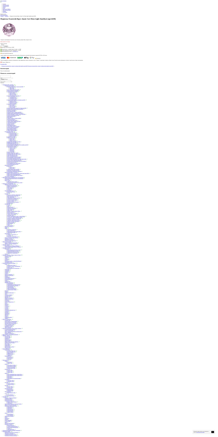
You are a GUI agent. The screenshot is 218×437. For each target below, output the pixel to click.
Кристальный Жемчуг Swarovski (11, 172)
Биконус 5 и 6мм (13, 140)
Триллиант (7, 379)
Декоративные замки (11, 232)
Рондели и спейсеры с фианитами (13, 194)
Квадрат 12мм (10, 387)
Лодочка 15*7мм (10, 384)
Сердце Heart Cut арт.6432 (12, 91)
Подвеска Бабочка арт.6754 (12, 127)
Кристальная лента (8, 399)
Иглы (6, 417)
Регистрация (2, 15)
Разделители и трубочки (12, 198)
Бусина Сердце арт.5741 (12, 162)
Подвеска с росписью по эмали (13, 219)
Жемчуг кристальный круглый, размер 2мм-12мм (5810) (18, 173)
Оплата (4, 7)
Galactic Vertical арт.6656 (12, 130)
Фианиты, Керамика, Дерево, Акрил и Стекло (12, 255)
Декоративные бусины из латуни (13, 197)
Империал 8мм (10, 390)
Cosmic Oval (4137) (11, 123)
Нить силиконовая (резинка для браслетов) (13, 331)
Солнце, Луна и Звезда (11, 214)
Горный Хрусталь (8, 279)
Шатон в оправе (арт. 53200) (12, 153)
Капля (6, 364)
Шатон (6, 373)
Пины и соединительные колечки (11, 237)
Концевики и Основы (9, 239)
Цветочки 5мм (8, 339)
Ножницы (7, 418)
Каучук (6, 260)
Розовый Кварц (10, 283)
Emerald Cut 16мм (13, 103)
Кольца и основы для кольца (10, 240)
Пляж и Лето (9, 210)
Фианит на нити (8, 256)
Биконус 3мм (12, 138)
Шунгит (6, 315)
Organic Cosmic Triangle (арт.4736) (13, 121)
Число (6, 79)
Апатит (6, 273)
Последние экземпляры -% (12, 236)
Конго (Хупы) (10, 187)
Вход (6, 15)
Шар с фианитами (10, 196)
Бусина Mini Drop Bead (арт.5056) (13, 158)
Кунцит (6, 290)
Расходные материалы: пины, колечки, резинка (12, 328)
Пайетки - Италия (6, 335)
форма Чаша (7, 345)
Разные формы (10, 223)
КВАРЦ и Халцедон (9, 282)
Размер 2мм (9, 402)
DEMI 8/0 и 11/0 (10, 353)
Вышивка (4, 396)
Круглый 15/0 (10, 358)
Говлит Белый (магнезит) (10, 278)
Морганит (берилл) (8, 297)
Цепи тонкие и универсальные (11, 321)
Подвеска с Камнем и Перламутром (14, 218)
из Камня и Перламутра (11, 234)
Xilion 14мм (12, 88)
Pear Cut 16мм (12, 107)
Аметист (7, 272)
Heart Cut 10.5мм (13, 93)
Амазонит (7, 271)
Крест (8, 206)
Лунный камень (8, 295)
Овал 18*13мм (10, 394)
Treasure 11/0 (9, 354)
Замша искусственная (9, 416)
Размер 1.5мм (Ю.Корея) (12, 401)
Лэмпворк (7, 259)
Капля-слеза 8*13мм (11, 368)
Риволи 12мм (9, 371)
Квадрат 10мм (10, 386)
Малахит (6, 296)
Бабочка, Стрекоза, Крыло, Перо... (13, 211)
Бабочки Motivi (8, 340)
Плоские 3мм (7, 336)
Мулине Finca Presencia (9, 423)
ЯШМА (6, 318)
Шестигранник (8, 391)
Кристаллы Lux (6, 360)
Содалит (6, 308)
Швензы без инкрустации (12, 185)
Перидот (6, 303)
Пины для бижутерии (9, 330)
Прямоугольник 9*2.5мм (10, 342)
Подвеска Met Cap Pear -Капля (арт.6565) (15, 109)
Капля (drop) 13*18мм (11, 366)
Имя (1, 78)
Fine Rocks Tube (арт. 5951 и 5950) (13, 154)
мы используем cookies (200, 432)
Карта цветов (7, 347)
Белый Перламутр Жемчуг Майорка (12, 245)
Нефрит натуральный (9, 298)
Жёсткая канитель (10, 425)
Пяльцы (6, 419)
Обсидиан (7, 299)
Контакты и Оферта (6, 9)
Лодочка (6, 382)
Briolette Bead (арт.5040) (11, 142)
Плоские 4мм (7, 337)
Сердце (8, 205)
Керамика (7, 257)
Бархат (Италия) (8, 420)
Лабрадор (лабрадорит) (9, 292)
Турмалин (7, 311)
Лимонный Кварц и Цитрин (12, 285)
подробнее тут (15, 51)
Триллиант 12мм (10, 380)
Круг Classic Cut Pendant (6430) (13, 89)
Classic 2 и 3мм (12, 147)
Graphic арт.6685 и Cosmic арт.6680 (14, 118)
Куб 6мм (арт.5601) (13, 134)
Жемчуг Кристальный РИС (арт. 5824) (14, 175)
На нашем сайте (3, 64)
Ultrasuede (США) (8, 398)
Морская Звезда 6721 (11, 116)
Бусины (6, 193)
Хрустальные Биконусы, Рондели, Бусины (13, 403)
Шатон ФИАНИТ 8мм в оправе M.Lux (14, 375)
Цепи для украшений (7, 319)
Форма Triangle (10, 411)
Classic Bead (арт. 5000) (11, 146)
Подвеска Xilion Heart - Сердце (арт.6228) (15, 86)
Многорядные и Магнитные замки (14, 231)
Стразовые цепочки (9, 400)
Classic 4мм (12, 148)
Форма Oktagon (10, 412)
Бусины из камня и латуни (12, 199)
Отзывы (4, 11)
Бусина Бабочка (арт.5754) (12, 145)
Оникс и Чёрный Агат (9, 301)
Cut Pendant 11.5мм (13, 97)
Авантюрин (7, 269)
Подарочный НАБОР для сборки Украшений (11, 430)
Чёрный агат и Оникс (11, 265)
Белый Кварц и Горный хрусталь (13, 284)
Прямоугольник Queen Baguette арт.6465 (15, 113)
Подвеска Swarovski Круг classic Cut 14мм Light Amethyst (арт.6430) (15, 66)
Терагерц (7, 309)
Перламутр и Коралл (7, 247)
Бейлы (6, 227)
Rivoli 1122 (9, 166)
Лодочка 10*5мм (10, 383)
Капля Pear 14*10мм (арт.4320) (13, 170)
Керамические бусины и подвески (11, 432)
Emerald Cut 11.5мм (13, 102)
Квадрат (6, 385)
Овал (6, 393)
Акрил (6, 258)
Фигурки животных (11, 119)
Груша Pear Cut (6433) (11, 104)
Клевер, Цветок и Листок (12, 213)
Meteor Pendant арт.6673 (11, 129)
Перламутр (7, 248)
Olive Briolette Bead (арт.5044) (13, 143)
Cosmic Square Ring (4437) (12, 120)
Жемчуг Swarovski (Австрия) (10, 404)
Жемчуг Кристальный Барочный (13, 174)
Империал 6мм (10, 389)
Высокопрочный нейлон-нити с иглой (14, 182)
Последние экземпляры (9, 176)
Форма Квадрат (10, 410)
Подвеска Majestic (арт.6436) (12, 90)
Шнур (6, 422)
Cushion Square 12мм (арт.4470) (13, 169)
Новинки (6, 16)
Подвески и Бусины (11, 191)
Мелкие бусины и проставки (12, 195)
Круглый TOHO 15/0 (11, 351)
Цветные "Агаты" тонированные (13, 266)
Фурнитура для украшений (8, 183)
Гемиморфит (7, 277)
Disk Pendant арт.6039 (11, 125)
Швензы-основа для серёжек (10, 184)
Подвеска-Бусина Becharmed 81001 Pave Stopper (16, 161)
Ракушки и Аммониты (11, 208)
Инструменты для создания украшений (10, 334)
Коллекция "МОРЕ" (7, 431)
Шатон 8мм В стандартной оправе (14, 378)
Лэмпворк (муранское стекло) (11, 434)
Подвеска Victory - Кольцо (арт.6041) (14, 112)
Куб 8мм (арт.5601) (13, 135)
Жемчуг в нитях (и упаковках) (11, 243)
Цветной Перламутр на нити (12, 250)
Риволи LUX (7, 369)
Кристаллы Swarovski (9, 165)
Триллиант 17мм (10, 381)
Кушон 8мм (9, 362)
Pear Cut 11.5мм (13, 106)
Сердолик (7, 306)
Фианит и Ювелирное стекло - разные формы (16, 216)
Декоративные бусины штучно (13, 251)
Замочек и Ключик (11, 222)
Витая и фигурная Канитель (12, 427)
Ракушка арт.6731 (10, 124)
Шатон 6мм (9, 376)
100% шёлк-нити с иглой (12, 181)
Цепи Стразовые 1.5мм (9, 324)
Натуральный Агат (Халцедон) (13, 268)
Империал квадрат (8, 388)
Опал (6, 302)
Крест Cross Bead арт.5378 (12, 156)
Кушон (6, 361)
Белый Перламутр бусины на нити (14, 249)
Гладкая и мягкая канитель (12, 426)
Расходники (7, 179)
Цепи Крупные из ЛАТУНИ (10, 322)
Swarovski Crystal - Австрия (8, 84)
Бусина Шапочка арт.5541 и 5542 (13, 163)
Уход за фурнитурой (7, 10)
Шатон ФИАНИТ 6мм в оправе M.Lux (14, 374)
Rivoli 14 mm (12, 168)
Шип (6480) (9, 117)
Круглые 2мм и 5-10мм (9, 346)
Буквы (8, 224)
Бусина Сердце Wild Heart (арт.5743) (14, 160)
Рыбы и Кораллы (10, 209)
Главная (2, 16)
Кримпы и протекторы (9, 333)
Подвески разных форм (9, 85)
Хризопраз (7, 313)
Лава (6, 293)
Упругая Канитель (10, 429)
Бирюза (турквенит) (9, 274)
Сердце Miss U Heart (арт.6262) (13, 126)
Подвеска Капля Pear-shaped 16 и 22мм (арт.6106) (16, 108)
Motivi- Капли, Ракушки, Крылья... (11, 341)
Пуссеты (9, 189)
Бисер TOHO (7, 349)
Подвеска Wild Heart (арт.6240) (13, 115)
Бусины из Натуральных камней (9, 263)
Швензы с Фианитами (11, 186)
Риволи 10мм (9, 370)
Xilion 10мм (12, 87)
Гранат (6, 280)
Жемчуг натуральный (7, 241)
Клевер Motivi (7, 344)
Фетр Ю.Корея (10, 414)
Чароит (6, 316)
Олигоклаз (7, 300)
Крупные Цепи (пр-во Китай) (11, 323)
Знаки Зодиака (10, 225)
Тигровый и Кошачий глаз (10, 310)
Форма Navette (10, 409)
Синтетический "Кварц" (12, 289)
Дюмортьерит (7, 281)
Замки (6, 228)
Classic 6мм (12, 149)
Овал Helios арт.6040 (11, 111)
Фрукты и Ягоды (10, 212)
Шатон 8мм (9, 377)
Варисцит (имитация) (9, 275)
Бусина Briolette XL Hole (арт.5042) (14, 157)
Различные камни (8, 317)
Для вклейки (9, 188)
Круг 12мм (7, 343)
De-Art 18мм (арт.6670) (11, 128)
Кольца (8, 192)
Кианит (6, 291)
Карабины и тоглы (8, 326)
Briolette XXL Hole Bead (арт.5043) (14, 141)
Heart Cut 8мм (12, 92)
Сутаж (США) (8, 421)
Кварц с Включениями (11, 288)
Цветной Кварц (10, 286)
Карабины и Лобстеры (11, 229)
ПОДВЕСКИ (7, 204)
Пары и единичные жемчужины (11, 242)
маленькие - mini (10, 215)
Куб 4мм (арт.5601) (13, 133)
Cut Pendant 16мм (13, 98)
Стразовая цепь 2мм (9, 325)
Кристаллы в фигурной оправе (11, 405)
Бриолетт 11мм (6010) (11, 110)
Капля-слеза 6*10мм (11, 367)
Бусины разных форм (9, 131)
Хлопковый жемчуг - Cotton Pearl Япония (13, 261)
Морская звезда (10, 207)
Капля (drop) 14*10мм (11, 365)
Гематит (6, 276)
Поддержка (5, 12)
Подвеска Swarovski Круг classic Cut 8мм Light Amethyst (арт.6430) (40, 66)
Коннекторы (7, 233)
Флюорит (7, 312)
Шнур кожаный (8, 327)
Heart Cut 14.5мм (13, 94)
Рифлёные (7, 338)
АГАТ (6, 264)
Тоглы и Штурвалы (11, 230)
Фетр (6, 413)
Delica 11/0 (9, 359)
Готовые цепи (7, 320)
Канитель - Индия (8, 424)
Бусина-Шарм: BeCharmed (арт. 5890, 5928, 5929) (16, 159)
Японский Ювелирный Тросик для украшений (14, 178)
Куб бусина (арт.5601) (11, 132)
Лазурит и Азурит (8, 294)
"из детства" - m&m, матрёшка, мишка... (15, 217)
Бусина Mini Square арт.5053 (12, 164)
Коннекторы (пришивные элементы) (14, 171)
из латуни (9, 235)
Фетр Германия (10, 415)
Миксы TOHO (10, 352)
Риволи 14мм (9, 372)
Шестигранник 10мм (11, 392)
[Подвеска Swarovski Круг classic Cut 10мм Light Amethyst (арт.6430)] (8, 37)
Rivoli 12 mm (12, 167)
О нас (4, 8)
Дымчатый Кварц (10, 287)
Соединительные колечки (10, 329)
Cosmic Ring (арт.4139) (11, 122)
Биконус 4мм (12, 139)
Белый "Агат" (10, 267)
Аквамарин (7, 270)
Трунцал (9, 428)
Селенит (6, 307)
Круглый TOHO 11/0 (11, 350)
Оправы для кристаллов (9, 395)
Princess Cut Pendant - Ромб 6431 (13, 95)
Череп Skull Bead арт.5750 (12, 155)
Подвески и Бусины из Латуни (11, 435)
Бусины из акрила (10, 200)
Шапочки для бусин (9, 226)
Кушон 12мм (9, 363)
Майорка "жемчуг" (6, 244)
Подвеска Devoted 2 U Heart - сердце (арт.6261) (16, 114)
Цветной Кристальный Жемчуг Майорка (13, 246)
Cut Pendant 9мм (13, 96)
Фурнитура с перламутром (12, 252)
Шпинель (7, 314)
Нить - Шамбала (8, 332)
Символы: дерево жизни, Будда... (13, 220)
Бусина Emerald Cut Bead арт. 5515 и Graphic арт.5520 (17, 144)
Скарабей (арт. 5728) (11, 136)
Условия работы (6, 6)
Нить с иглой (7, 180)
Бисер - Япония (6, 348)
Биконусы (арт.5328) (11, 137)
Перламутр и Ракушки (9, 433)
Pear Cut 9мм (12, 105)
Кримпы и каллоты (8, 238)
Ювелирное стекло (8, 262)
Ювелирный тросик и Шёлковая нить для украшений (13, 177)
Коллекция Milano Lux (9, 190)
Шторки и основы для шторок (13, 221)
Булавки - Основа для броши (10, 397)
